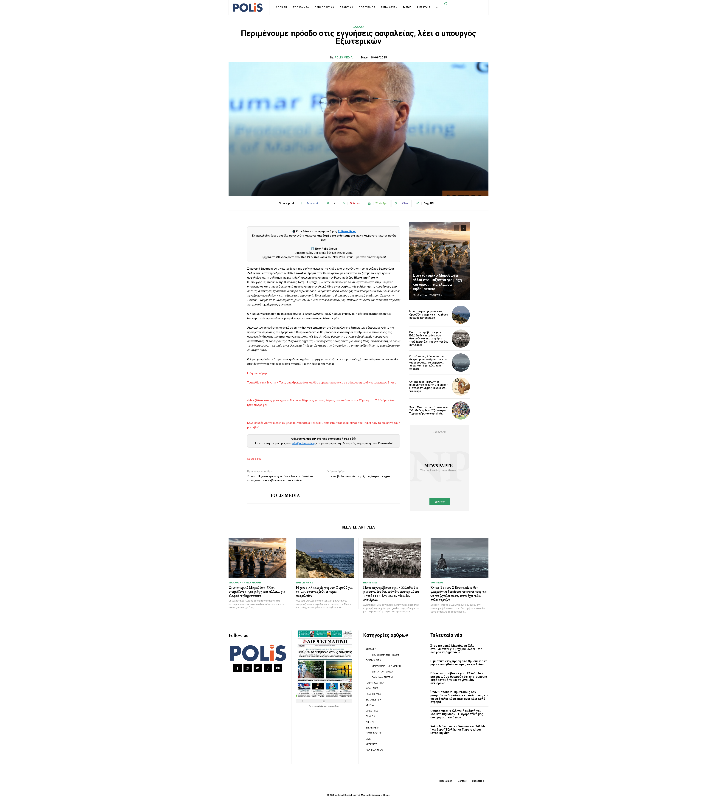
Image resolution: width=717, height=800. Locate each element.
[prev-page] (456, 228)
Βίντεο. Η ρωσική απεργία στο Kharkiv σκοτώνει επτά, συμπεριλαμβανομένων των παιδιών (280, 478)
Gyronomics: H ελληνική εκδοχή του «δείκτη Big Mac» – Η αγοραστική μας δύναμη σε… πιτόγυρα (428, 386)
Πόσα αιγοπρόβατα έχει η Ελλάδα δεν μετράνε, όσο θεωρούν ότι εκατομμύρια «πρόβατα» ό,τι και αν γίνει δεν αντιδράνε (428, 338)
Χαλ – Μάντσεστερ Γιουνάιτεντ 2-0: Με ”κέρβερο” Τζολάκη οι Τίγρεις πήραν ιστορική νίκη (428, 410)
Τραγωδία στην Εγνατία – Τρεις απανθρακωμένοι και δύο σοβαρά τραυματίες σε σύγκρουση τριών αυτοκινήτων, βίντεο (321, 382)
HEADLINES (370, 582)
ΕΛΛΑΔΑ (358, 27)
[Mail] (258, 668)
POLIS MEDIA (344, 57)
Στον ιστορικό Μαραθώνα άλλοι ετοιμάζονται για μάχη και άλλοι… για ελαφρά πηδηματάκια (437, 282)
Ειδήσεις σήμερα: (258, 373)
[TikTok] (268, 668)
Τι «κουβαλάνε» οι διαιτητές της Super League (358, 476)
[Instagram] (247, 668)
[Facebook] (237, 668)
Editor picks (304, 582)
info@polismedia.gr (304, 443)
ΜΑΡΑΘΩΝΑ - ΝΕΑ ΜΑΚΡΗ (245, 582)
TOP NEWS (437, 582)
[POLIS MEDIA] (256, 496)
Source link (254, 458)
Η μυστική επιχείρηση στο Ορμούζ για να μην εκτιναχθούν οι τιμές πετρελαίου (428, 314)
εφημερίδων (333, 706)
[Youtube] (278, 668)
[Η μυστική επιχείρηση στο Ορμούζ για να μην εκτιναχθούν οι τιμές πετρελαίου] (461, 315)
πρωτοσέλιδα (318, 706)
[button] (445, 3)
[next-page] (463, 228)
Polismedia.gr (347, 231)
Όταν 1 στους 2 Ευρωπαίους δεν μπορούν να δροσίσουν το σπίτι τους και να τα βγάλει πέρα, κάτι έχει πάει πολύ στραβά (428, 362)
